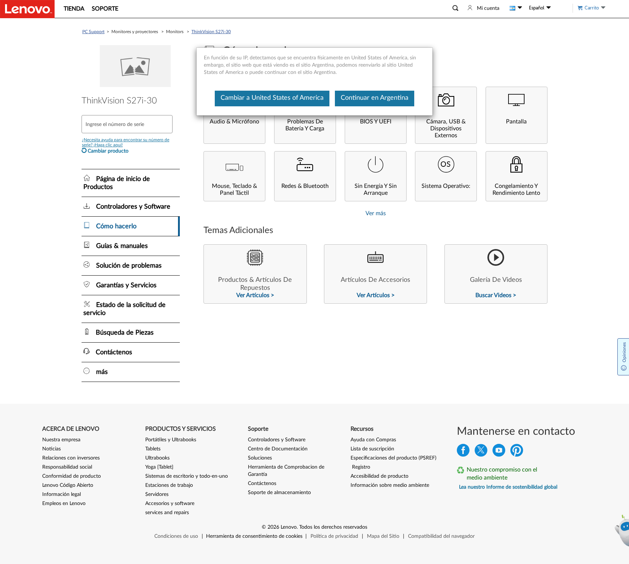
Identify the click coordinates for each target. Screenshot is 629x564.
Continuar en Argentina (374, 98)
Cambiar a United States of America (272, 98)
